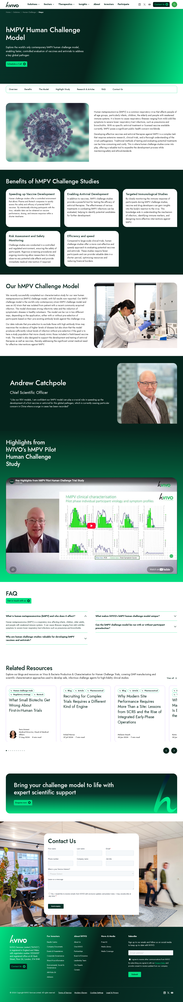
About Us (77, 942)
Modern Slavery (80, 992)
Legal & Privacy (112, 992)
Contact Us (118, 89)
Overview (13, 89)
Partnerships (78, 951)
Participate (123, 4)
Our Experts (78, 965)
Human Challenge (29, 12)
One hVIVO (78, 946)
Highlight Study (63, 89)
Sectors (48, 4)
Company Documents (54, 946)
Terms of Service (64, 992)
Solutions (32, 4)
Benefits (28, 89)
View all (170, 678)
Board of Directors (81, 956)
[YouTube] (149, 4)
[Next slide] (174, 751)
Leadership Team (80, 960)
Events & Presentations (55, 951)
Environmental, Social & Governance (55, 966)
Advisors (50, 977)
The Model (44, 89)
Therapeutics (65, 4)
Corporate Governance (55, 956)
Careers (77, 969)
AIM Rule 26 (51, 972)
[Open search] (174, 4)
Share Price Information (55, 960)
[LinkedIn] (139, 4)
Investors (109, 4)
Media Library (106, 946)
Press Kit (104, 942)
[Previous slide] (166, 751)
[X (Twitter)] (144, 4)
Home (8, 12)
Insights (83, 4)
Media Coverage (107, 951)
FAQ (104, 89)
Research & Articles (85, 89)
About (97, 4)
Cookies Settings (96, 992)
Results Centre (52, 942)
